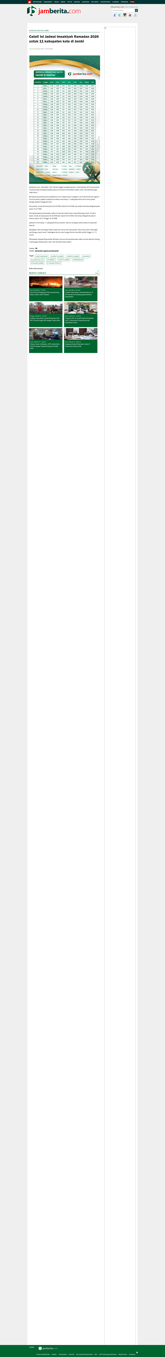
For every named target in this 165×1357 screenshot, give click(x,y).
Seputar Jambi (37, 2)
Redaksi (54, 1354)
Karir (96, 1354)
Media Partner (123, 1354)
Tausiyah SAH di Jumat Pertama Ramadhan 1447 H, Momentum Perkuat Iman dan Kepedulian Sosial (79, 320)
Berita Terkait (37, 273)
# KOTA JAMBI (63, 260)
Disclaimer (132, 1354)
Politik (69, 2)
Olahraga (115, 2)
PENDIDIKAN (124, 2)
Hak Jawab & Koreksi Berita (84, 1354)
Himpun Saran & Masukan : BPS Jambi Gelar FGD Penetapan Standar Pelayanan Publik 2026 (44, 346)
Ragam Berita (48, 2)
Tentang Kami (62, 1354)
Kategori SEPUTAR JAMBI (39, 31)
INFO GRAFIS (95, 2)
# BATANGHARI (42, 256)
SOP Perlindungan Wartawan (108, 1354)
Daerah (63, 2)
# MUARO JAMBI (37, 263)
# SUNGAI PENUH (54, 263)
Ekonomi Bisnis (105, 2)
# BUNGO (86, 256)
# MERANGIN (78, 260)
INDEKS (132, 2)
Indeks (96, 273)
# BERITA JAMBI (57, 256)
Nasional (77, 2)
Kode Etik (71, 1354)
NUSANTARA (85, 2)
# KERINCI (51, 260)
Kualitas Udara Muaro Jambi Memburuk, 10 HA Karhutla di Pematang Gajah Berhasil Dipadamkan (79, 295)
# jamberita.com (37, 260)
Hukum (56, 2)
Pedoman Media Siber (43, 1354)
